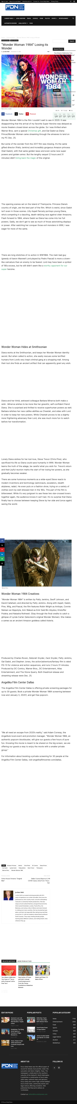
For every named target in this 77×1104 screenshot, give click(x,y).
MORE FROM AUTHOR (24, 961)
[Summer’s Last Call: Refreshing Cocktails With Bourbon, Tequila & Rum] (5, 1020)
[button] (73, 18)
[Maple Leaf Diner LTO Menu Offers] (42, 970)
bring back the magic (26, 158)
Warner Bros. (5, 870)
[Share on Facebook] (2, 540)
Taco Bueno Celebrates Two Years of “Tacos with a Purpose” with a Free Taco (64, 55)
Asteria (20, 865)
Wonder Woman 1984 (17, 870)
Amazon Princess (11, 865)
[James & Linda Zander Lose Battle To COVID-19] (31, 1038)
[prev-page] (2, 991)
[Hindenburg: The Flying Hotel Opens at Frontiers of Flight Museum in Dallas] (5, 1031)
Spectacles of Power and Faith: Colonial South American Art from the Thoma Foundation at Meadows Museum (64, 64)
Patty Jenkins (22, 868)
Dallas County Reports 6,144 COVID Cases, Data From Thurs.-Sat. (39, 881)
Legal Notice (22, 23)
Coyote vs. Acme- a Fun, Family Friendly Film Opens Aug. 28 (64, 81)
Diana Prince (43, 865)
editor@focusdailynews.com (38, 1094)
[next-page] (6, 991)
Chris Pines (27, 865)
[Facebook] (70, 1)
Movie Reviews (14, 40)
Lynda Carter (13, 868)
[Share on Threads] (2, 563)
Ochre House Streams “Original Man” (11, 880)
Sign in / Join (4, 1)
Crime (41, 18)
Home (3, 37)
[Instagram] (74, 1)
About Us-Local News (15, 1)
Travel (29, 18)
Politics (47, 18)
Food (31, 23)
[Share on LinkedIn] (2, 554)
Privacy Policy (54, 1)
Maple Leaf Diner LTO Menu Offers (62, 71)
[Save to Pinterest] (2, 549)
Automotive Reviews (10, 23)
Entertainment (63, 18)
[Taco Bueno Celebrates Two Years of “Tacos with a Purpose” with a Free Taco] (8, 970)
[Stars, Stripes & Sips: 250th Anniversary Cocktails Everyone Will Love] (5, 1043)
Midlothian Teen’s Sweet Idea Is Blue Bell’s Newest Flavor (42, 1019)
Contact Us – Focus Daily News (41, 1)
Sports (54, 18)
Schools (35, 18)
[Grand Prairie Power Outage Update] (31, 1029)
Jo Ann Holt (6, 51)
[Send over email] (2, 559)
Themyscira (39, 868)
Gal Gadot (5, 868)
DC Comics (35, 865)
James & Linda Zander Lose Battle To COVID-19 (43, 1037)
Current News (8, 18)
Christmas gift (34, 131)
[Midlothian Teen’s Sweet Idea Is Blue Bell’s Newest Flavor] (31, 1020)
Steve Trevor (31, 868)
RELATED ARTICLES (9, 961)
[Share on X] (2, 545)
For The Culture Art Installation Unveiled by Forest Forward (64, 76)
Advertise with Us (26, 1)
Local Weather (20, 18)
